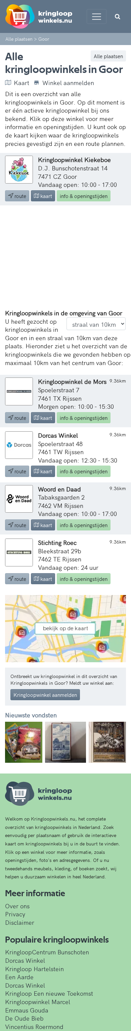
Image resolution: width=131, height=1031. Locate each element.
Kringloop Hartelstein (34, 968)
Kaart (21, 83)
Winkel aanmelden (68, 83)
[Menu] (96, 16)
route (19, 195)
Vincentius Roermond (34, 1026)
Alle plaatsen (108, 56)
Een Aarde (19, 977)
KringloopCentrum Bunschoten (47, 952)
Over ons (17, 906)
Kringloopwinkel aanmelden (45, 694)
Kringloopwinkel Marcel (37, 1001)
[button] (14, 742)
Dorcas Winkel (25, 960)
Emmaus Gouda (26, 1010)
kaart (45, 195)
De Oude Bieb (24, 1018)
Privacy (15, 914)
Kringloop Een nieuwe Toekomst (49, 993)
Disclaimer (19, 922)
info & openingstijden (83, 195)
